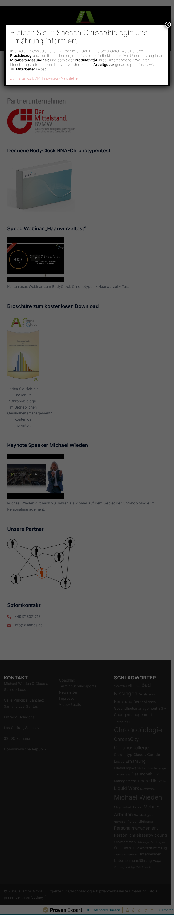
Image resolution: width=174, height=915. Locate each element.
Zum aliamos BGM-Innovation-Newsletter (44, 78)
